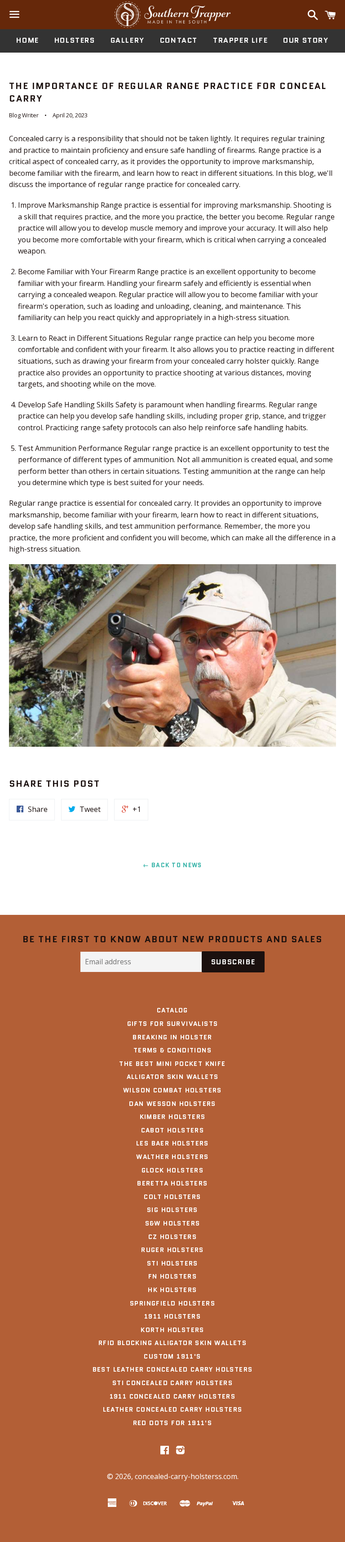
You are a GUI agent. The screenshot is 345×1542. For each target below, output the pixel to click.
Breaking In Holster (172, 1037)
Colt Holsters (172, 1196)
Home (27, 40)
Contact (179, 40)
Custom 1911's (172, 1356)
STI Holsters (172, 1263)
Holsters (74, 40)
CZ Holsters (172, 1236)
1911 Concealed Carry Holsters (173, 1396)
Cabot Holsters (172, 1130)
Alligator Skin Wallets (173, 1076)
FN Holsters (172, 1276)
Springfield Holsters (172, 1303)
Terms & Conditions (172, 1050)
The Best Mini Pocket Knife (172, 1063)
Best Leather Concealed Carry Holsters (173, 1369)
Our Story (305, 40)
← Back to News (172, 865)
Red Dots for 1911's (172, 1422)
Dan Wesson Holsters (172, 1103)
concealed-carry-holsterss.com (186, 1476)
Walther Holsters (172, 1156)
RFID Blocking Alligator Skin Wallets (172, 1342)
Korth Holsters (172, 1329)
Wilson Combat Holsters (172, 1090)
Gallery (128, 40)
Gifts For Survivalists (172, 1023)
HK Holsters (172, 1289)
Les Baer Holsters (172, 1143)
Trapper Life (240, 40)
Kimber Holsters (173, 1116)
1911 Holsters (172, 1316)
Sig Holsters (172, 1209)
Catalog (172, 1010)
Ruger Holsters (172, 1249)
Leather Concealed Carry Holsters (173, 1409)
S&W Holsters (172, 1223)
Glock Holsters (173, 1170)
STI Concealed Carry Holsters (172, 1382)
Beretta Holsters (172, 1183)
